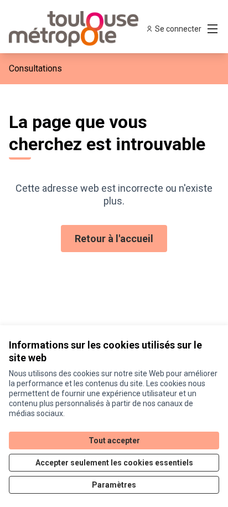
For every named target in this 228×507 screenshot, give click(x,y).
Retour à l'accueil (114, 238)
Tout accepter (114, 440)
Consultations (35, 68)
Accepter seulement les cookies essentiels (114, 462)
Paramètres (114, 484)
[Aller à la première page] (86, 29)
